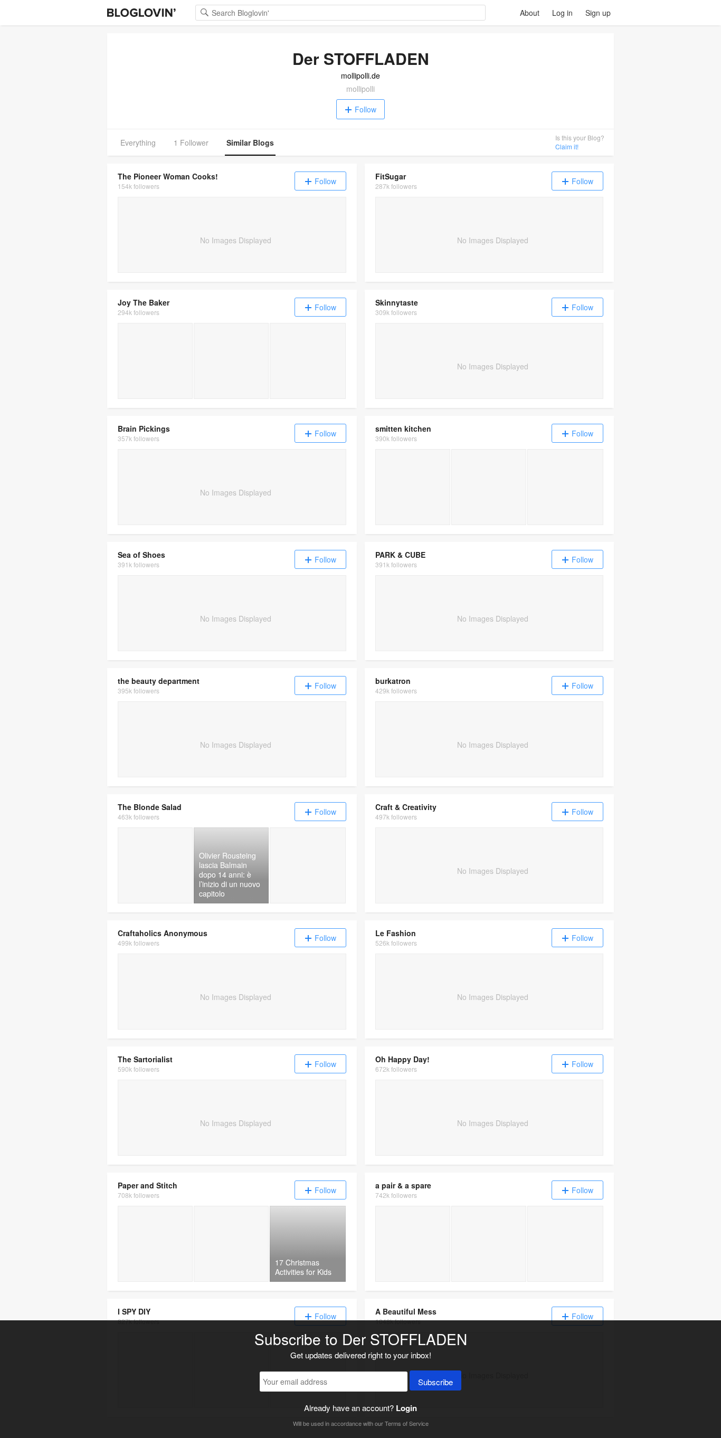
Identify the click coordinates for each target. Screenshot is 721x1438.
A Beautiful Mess (406, 1311)
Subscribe (435, 1381)
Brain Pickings (144, 428)
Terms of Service (407, 1423)
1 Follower (191, 142)
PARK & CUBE (400, 554)
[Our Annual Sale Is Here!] (565, 1244)
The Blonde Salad (150, 807)
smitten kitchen (403, 428)
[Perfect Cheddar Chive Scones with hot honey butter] (308, 361)
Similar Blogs (250, 142)
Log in (562, 12)
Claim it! (566, 146)
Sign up (598, 12)
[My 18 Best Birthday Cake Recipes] (231, 361)
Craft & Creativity (406, 807)
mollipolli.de (360, 75)
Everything (138, 142)
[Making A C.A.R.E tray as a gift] (412, 1244)
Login (406, 1408)
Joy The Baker (143, 302)
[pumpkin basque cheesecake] (488, 487)
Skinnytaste (396, 302)
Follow (365, 109)
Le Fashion (395, 933)
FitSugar (390, 176)
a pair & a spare (403, 1185)
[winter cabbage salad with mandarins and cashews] (412, 487)
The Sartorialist (145, 1059)
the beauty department (159, 680)
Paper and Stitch (147, 1185)
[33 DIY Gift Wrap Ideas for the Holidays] (155, 1244)
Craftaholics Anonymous (162, 933)
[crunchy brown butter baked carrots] (565, 487)
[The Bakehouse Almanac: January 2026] (155, 361)
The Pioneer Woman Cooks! (168, 176)
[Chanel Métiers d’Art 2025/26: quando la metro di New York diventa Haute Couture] (155, 865)
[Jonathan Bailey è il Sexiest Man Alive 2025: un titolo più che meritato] (308, 865)
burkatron (393, 680)
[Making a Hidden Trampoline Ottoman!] (488, 1244)
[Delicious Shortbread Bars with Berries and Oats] (231, 1244)
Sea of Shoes (141, 554)
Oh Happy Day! (402, 1059)
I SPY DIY (134, 1311)
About (529, 12)
